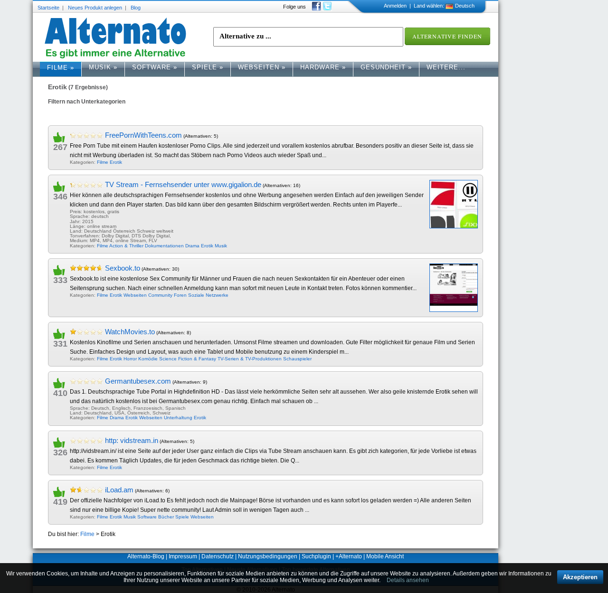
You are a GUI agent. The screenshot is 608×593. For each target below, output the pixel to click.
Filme (60, 67)
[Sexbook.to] (453, 288)
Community (160, 295)
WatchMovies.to (130, 332)
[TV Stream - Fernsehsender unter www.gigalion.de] (453, 204)
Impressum (183, 556)
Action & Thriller (126, 245)
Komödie (148, 358)
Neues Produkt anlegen (95, 7)
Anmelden (395, 6)
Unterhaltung (178, 417)
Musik (103, 67)
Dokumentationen (164, 245)
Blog (136, 7)
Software (154, 67)
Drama (192, 245)
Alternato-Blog (145, 556)
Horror (130, 358)
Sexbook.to (122, 268)
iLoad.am (119, 490)
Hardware (323, 67)
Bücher (166, 516)
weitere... (446, 67)
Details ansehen (408, 580)
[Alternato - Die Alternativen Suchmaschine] (115, 38)
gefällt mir (63, 136)
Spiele (207, 67)
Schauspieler (297, 358)
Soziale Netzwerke (208, 295)
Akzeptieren (580, 577)
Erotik (116, 162)
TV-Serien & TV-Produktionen (250, 358)
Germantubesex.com (138, 381)
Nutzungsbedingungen (267, 556)
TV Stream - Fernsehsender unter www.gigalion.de (183, 184)
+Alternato (348, 556)
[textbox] (308, 37)
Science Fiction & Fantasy (187, 358)
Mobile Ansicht (385, 556)
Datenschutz (217, 556)
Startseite (48, 7)
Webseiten (261, 67)
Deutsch (465, 6)
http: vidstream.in (131, 440)
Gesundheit (386, 67)
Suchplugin (316, 556)
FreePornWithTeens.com (143, 135)
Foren (180, 295)
